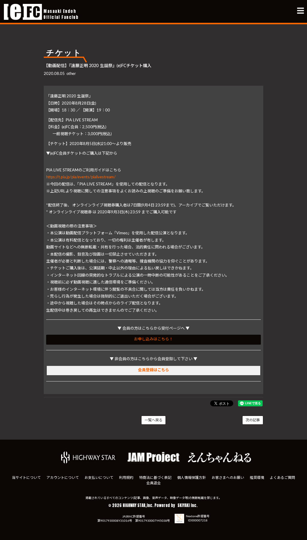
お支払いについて (99, 477)
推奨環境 (257, 477)
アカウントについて (62, 477)
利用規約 (126, 477)
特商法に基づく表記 (155, 477)
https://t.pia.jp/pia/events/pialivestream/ (81, 177)
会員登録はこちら (153, 370)
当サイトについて (26, 477)
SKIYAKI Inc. (187, 505)
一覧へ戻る (153, 420)
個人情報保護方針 (191, 477)
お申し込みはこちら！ (153, 339)
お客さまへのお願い (228, 477)
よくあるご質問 (282, 477)
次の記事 (253, 420)
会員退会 (153, 483)
